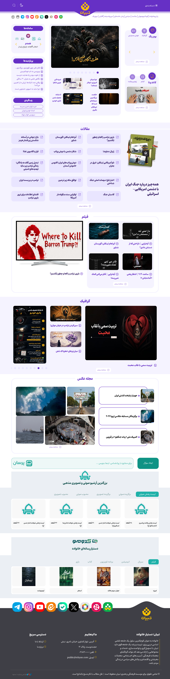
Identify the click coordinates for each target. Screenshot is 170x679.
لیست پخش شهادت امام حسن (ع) (34, 524)
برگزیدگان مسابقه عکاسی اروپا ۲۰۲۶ (121, 416)
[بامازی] (17, 39)
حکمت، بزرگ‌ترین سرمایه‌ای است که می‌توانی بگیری (93, 102)
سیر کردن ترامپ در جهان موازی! (64, 325)
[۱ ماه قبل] (142, 95)
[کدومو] (28, 36)
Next (53, 47)
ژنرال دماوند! (108, 151)
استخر (80, 590)
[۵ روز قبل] (121, 333)
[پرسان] (39, 39)
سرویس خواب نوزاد (28, 114)
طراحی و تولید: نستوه (19, 674)
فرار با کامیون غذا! (31, 151)
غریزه (155, 590)
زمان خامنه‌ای (119, 16)
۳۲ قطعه (54, 523)
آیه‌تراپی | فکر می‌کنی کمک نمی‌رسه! (105, 276)
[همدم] (33, 39)
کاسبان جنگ (108, 194)
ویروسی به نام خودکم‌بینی (30, 71)
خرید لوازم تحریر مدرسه (28, 106)
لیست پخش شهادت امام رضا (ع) (72, 524)
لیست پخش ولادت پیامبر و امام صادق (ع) (148, 524)
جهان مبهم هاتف (113, 590)
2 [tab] (94, 72)
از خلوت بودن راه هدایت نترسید (28, 75)
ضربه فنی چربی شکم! (57, 81)
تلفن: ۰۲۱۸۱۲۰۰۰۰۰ (86, 652)
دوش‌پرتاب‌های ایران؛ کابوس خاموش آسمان (63, 164)
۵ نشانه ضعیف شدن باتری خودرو (56, 97)
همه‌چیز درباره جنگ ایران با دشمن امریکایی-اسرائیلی (142, 189)
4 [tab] (86, 72)
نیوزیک (95, 16)
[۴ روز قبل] (104, 231)
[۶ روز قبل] (65, 313)
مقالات (85, 129)
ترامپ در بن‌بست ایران (29, 180)
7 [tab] (74, 72)
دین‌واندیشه (108, 16)
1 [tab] (98, 72)
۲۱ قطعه (91, 523)
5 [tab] (82, 72)
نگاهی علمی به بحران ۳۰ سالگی (28, 78)
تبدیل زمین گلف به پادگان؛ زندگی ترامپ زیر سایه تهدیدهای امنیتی (27, 166)
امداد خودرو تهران (28, 110)
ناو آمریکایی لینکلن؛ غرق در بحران (102, 164)
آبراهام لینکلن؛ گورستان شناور (65, 138)
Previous (116, 47)
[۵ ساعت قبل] (147, 416)
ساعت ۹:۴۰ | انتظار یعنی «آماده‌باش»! (139, 276)
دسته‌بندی (150, 5)
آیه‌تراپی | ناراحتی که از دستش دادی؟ (140, 245)
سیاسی (127, 16)
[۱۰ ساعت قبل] (85, 47)
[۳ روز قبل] (137, 231)
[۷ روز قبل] (65, 339)
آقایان (101, 16)
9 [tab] (15, 368)
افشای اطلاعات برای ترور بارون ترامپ (28, 196)
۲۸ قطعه (129, 523)
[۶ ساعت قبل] (30, 430)
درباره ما (40, 647)
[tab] (152, 33)
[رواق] (22, 39)
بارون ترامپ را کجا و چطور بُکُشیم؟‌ (103, 138)
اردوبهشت (40, 590)
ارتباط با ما (39, 641)
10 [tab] (11, 368)
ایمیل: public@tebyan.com (80, 657)
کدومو (28, 43)
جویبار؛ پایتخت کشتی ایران (125, 395)
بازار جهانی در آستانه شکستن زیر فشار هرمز (29, 138)
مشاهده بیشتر (140, 62)
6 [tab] (78, 72)
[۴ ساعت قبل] (147, 395)
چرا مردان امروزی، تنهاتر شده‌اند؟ (92, 82)
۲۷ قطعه (16, 523)
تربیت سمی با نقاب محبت (140, 365)
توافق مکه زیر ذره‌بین (67, 180)
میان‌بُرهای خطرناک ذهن (67, 351)
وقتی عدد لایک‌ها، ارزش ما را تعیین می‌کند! (27, 84)
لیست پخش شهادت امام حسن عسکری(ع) (109, 524)
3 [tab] (90, 72)
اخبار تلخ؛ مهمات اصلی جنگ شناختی (102, 181)
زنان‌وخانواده (153, 16)
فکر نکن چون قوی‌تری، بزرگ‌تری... (27, 67)
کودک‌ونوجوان (143, 16)
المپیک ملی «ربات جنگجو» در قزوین (121, 437)
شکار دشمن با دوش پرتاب (65, 151)
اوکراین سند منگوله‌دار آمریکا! (66, 196)
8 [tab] (70, 72)
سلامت (134, 16)
